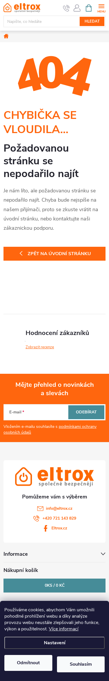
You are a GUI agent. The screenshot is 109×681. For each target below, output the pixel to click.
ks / (55, 585)
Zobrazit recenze (40, 347)
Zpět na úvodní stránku (59, 254)
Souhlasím (81, 664)
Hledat (92, 21)
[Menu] (101, 7)
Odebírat (86, 412)
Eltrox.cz (59, 528)
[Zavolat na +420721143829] (66, 8)
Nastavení (54, 643)
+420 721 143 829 (59, 518)
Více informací (63, 629)
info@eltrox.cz (59, 508)
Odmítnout (28, 663)
